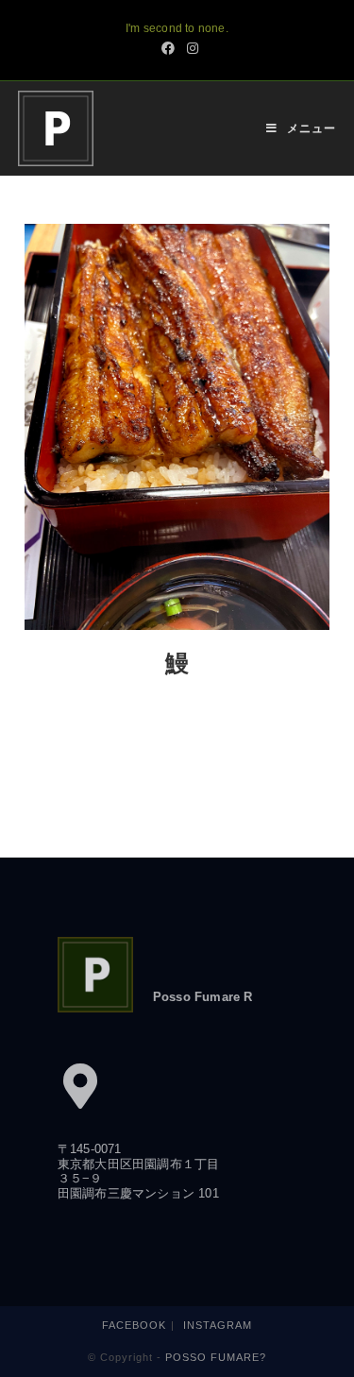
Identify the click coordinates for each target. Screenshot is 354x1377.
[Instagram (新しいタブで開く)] (189, 48)
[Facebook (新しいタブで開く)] (168, 48)
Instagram (217, 1325)
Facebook (134, 1325)
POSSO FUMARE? (215, 1357)
